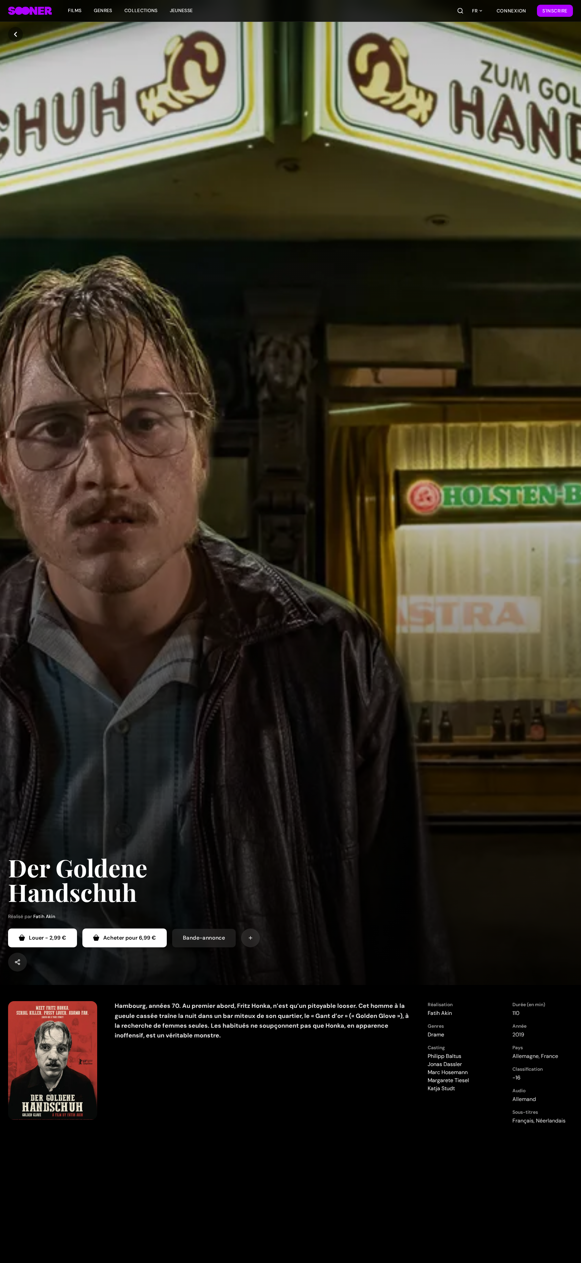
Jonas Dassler (445, 1064)
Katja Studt (441, 1088)
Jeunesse (181, 10)
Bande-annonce (204, 937)
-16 (516, 1077)
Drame (436, 1034)
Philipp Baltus (444, 1056)
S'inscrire (555, 11)
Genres (103, 10)
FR (474, 11)
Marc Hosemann (448, 1072)
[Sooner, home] (30, 10)
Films (75, 10)
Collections (141, 10)
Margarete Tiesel (448, 1080)
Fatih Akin (44, 916)
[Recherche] (460, 10)
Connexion (511, 11)
